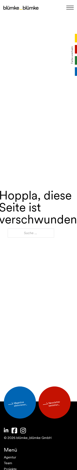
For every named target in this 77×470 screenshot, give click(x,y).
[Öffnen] (70, 8)
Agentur (11, 457)
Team (9, 463)
